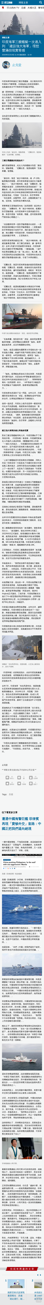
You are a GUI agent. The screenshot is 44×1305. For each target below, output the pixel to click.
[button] (37, 1275)
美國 (11, 794)
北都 (23, 7)
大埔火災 (31, 7)
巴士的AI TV (13, 7)
